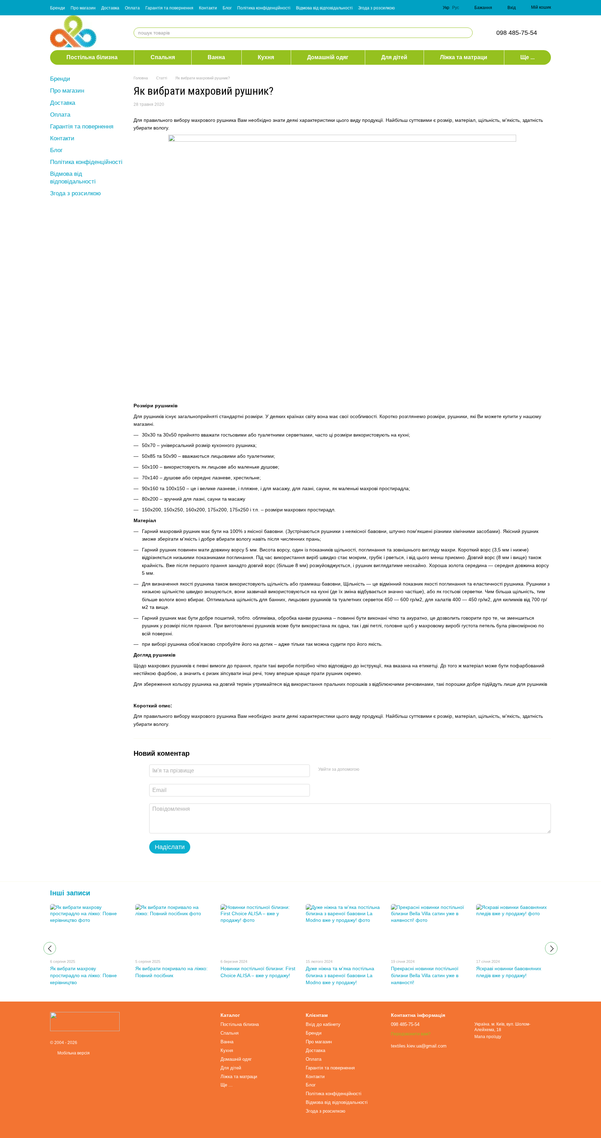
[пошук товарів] (467, 32)
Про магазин (83, 8)
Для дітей (394, 57)
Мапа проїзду (487, 1036)
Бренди (57, 8)
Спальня (163, 57)
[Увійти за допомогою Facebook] (367, 770)
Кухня (266, 57)
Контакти (208, 8)
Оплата (132, 8)
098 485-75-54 (516, 33)
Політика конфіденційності (263, 8)
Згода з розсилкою (376, 8)
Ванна (216, 57)
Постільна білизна (92, 57)
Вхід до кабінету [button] (323, 1024)
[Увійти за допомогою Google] (378, 770)
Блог (227, 8)
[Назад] (49, 948)
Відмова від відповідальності (324, 8)
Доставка (110, 8)
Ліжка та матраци (463, 57)
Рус (455, 8)
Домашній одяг (327, 57)
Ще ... (527, 57)
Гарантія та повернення (169, 8)
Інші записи (70, 893)
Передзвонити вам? (411, 1033)
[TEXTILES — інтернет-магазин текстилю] (85, 1021)
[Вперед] (551, 948)
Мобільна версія (73, 1053)
